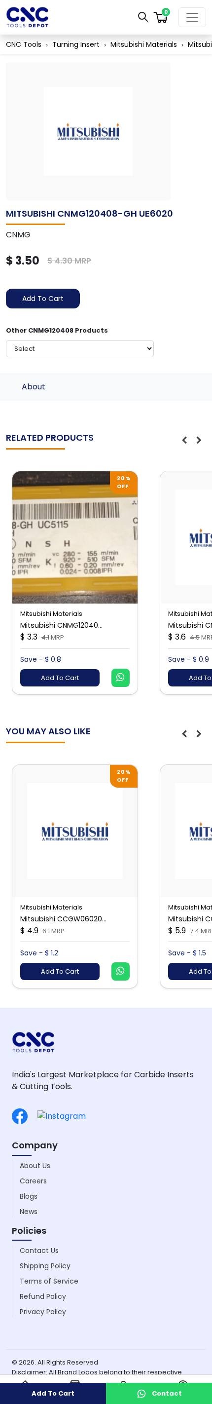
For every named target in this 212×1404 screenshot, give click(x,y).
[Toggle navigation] (192, 17)
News (28, 1211)
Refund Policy (43, 1296)
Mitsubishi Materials (143, 44)
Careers (33, 1181)
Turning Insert (76, 44)
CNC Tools (23, 44)
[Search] (143, 16)
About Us (35, 1166)
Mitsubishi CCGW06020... (63, 919)
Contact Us (39, 1250)
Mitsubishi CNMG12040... (61, 625)
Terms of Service (49, 1281)
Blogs (28, 1196)
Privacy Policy (43, 1312)
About (33, 386)
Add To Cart (43, 299)
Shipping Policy (45, 1266)
